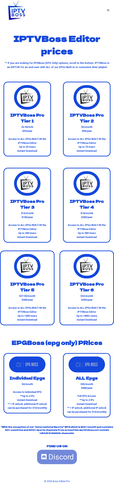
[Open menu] (108, 10)
